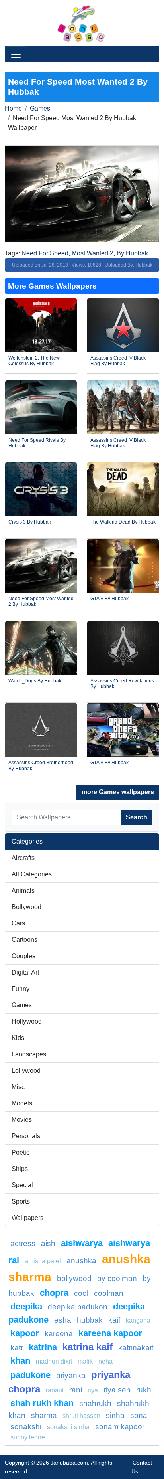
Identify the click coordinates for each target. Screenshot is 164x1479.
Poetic (20, 1152)
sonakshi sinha (68, 1427)
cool (81, 1293)
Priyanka (71, 1375)
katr (16, 1347)
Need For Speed (44, 253)
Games (40, 108)
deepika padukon (77, 1307)
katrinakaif (135, 1347)
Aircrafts (23, 857)
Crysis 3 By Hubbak (29, 522)
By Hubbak (132, 253)
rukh (143, 1390)
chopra (54, 1293)
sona (138, 1415)
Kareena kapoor (110, 1333)
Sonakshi (25, 1426)
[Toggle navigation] (16, 54)
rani (75, 1390)
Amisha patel (43, 1261)
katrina (43, 1347)
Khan (20, 1361)
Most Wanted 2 (92, 253)
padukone (30, 1375)
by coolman (117, 1278)
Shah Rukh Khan (42, 1403)
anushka (81, 1260)
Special (22, 1185)
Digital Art (25, 972)
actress (22, 1243)
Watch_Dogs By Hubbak (34, 681)
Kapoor (24, 1333)
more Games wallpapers (118, 792)
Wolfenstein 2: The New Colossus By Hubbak (34, 360)
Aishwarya (82, 1243)
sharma (44, 1415)
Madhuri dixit (54, 1361)
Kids (18, 1037)
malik (85, 1361)
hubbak (90, 1320)
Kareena (59, 1333)
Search (136, 817)
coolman (108, 1293)
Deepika (26, 1306)
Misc (18, 1087)
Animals (23, 890)
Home (13, 108)
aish (48, 1243)
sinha (115, 1415)
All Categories (32, 874)
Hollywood (27, 1021)
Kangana (138, 1320)
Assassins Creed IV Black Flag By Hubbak (118, 360)
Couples (23, 956)
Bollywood (26, 907)
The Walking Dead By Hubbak (123, 522)
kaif (114, 1320)
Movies (22, 1119)
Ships (20, 1168)
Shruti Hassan (81, 1415)
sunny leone (27, 1437)
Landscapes (29, 1054)
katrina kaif (87, 1346)
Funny (20, 988)
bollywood (74, 1278)
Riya (93, 1390)
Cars (18, 923)
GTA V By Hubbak (109, 598)
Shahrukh (95, 1403)
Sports (21, 1201)
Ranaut (55, 1390)
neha (105, 1361)
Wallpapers (27, 1217)
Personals (26, 1136)
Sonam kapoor (119, 1426)
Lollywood (26, 1070)
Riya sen (117, 1390)
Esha (62, 1320)
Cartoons (24, 939)
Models (22, 1103)
